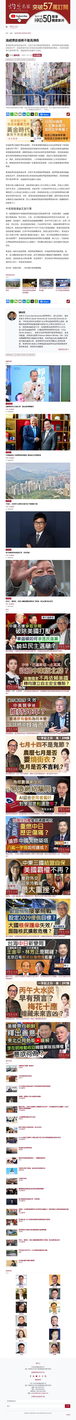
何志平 (21, 1077)
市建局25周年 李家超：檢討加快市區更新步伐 (32, 1168)
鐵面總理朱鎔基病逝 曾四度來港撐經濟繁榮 (31, 1188)
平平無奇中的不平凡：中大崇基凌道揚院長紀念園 (33, 1250)
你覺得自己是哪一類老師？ (26, 1065)
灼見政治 (8, 452)
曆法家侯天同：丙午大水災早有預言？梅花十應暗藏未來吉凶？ (26, 1019)
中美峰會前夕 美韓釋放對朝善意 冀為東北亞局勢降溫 (23, 455)
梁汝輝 (21, 1221)
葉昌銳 (21, 1067)
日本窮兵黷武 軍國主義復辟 (27, 1260)
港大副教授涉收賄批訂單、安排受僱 (17, 552)
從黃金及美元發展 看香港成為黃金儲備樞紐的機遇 (29, 290)
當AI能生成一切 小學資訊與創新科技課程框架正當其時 (34, 1219)
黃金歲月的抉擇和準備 (25, 1147)
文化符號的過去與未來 (25, 1076)
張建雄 (21, 1149)
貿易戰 (18, 59)
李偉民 (21, 1231)
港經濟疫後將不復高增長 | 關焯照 (22, 33)
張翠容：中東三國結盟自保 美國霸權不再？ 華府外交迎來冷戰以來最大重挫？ (31, 896)
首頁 (7, 33)
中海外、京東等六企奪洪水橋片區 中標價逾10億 (21, 504)
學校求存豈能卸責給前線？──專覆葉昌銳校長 (32, 1158)
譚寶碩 (21, 1118)
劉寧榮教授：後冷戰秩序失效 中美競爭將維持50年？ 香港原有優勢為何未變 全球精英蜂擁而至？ (37, 733)
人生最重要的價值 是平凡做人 (27, 1117)
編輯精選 (21, 1170)
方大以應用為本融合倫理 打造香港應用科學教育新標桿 (34, 1086)
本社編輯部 (11, 409)
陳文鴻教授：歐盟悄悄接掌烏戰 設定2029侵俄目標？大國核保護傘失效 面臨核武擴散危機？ (36, 936)
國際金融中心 (10, 59)
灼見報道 (8, 501)
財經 (11, 33)
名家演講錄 (9, 403)
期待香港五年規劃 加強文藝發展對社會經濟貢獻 (32, 1229)
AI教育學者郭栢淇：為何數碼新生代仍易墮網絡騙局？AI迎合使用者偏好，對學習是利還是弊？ (37, 814)
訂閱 (67, 1406)
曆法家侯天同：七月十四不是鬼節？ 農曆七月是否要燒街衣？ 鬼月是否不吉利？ (32, 773)
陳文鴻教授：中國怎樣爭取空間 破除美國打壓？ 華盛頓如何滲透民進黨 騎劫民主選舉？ (34, 651)
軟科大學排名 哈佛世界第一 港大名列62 (30, 1127)
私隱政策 (68, 1414)
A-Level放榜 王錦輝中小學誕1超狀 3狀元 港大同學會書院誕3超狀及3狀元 (40, 1137)
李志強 (21, 1180)
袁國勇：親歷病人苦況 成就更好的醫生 (30, 1096)
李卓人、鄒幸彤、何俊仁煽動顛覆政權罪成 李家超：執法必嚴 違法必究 (29, 601)
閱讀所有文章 (63, 349)
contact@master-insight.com (39, 1393)
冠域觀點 (37, 55)
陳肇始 (24, 59)
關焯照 (17, 55)
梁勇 (20, 1252)
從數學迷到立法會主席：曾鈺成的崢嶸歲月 (20, 406)
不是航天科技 (23, 1178)
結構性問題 (31, 59)
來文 (20, 1159)
